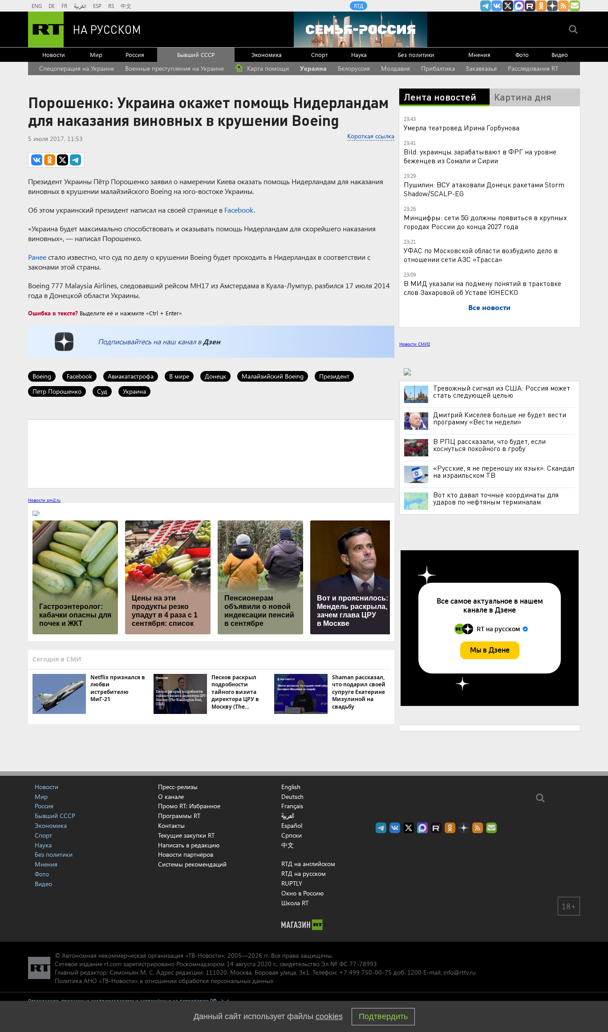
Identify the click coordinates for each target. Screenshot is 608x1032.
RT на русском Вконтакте (496, 5)
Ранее (37, 257)
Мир (96, 54)
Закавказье (481, 68)
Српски (291, 835)
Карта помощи (267, 68)
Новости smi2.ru (44, 500)
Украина (313, 68)
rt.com (113, 963)
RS (111, 5)
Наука (359, 54)
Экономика (266, 54)
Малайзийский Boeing (273, 376)
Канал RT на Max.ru (519, 5)
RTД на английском (308, 863)
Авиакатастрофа (131, 376)
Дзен (211, 341)
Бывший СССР (196, 54)
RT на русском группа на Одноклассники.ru (541, 5)
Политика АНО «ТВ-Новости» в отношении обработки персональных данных (164, 980)
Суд (102, 391)
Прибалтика (438, 68)
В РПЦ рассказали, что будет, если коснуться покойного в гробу (489, 445)
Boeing (41, 376)
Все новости (489, 307)
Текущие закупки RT (186, 835)
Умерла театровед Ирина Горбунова (461, 127)
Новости (53, 54)
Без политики (416, 54)
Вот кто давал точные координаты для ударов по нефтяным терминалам (496, 498)
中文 (126, 5)
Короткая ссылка (370, 136)
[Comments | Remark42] (211, 453)
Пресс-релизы (178, 786)
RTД (358, 5)
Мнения (479, 54)
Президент (334, 376)
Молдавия (395, 68)
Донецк (215, 376)
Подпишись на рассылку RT (574, 5)
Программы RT (179, 815)
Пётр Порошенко (56, 391)
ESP (97, 5)
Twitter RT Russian (508, 5)
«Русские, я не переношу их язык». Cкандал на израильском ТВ (503, 471)
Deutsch (292, 796)
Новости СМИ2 (414, 344)
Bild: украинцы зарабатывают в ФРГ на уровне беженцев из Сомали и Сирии (480, 156)
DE (52, 5)
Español (291, 825)
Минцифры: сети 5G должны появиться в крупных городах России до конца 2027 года (485, 222)
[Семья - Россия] (360, 29)
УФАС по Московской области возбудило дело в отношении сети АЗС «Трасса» (481, 255)
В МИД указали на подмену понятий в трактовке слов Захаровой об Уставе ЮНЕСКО (482, 287)
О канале (171, 796)
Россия (135, 54)
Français (292, 806)
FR (64, 5)
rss (563, 5)
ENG (37, 5)
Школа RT (294, 903)
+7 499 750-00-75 (365, 972)
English (290, 787)
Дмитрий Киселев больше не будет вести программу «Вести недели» (499, 418)
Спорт (319, 54)
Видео (559, 54)
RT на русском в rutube (530, 5)
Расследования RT (533, 68)
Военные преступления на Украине (174, 68)
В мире (179, 376)
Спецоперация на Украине (76, 68)
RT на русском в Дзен (552, 5)
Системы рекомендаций (192, 864)
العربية (80, 5)
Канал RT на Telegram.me (485, 5)
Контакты (171, 825)
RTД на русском (303, 873)
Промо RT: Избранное (189, 806)
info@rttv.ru (459, 972)
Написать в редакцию (188, 845)
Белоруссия (354, 68)
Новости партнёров (185, 854)
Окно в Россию (302, 893)
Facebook (239, 209)
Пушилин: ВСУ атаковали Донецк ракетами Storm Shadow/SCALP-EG (484, 189)
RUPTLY (291, 883)
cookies (329, 1016)
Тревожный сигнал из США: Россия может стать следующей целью (501, 391)
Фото (522, 54)
